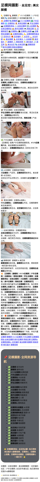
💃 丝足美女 (18, 39)
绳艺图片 (6, 345)
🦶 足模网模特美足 (31, 34)
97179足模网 (17, 337)
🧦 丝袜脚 (28, 39)
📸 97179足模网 (24, 21)
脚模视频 (14, 345)
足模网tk (34, 339)
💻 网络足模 (29, 29)
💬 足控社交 (6, 37)
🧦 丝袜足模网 (20, 26)
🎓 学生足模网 (33, 23)
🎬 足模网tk (13, 31)
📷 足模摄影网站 (7, 26)
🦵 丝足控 (25, 37)
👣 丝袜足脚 (20, 44)
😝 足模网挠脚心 (17, 34)
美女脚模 (23, 342)
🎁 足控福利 (16, 37)
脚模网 (9, 337)
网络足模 (27, 339)
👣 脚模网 (13, 21)
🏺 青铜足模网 (21, 23)
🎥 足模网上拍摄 (25, 31)
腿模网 (29, 342)
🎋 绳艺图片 (28, 42)
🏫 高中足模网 (18, 29)
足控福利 (15, 342)
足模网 (3, 337)
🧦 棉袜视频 (18, 42)
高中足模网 (18, 339)
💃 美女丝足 (10, 44)
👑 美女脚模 (8, 39)
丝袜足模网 (9, 339)
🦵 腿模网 (9, 42)
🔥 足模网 (5, 21)
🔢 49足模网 (31, 26)
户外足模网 (27, 337)
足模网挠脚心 (6, 342)
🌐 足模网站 (10, 23)
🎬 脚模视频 (30, 44)
